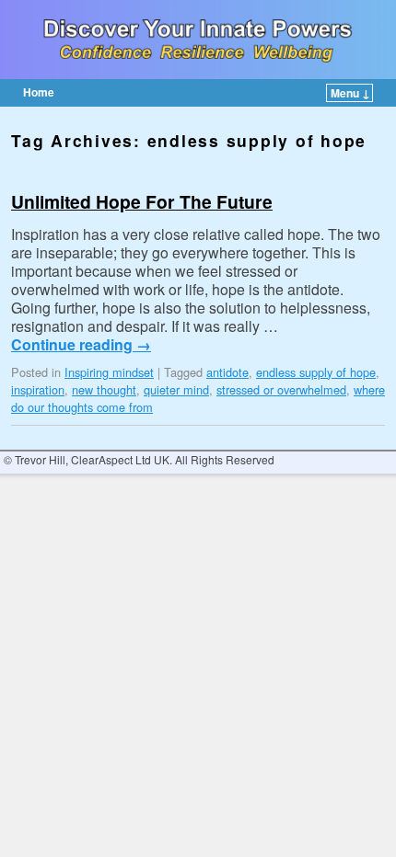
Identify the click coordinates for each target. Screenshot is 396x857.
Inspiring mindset (109, 372)
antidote (227, 372)
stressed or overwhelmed (281, 389)
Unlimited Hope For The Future (142, 201)
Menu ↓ (350, 93)
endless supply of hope (316, 372)
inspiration (37, 389)
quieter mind (176, 389)
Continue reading (81, 345)
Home (38, 92)
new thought (104, 389)
